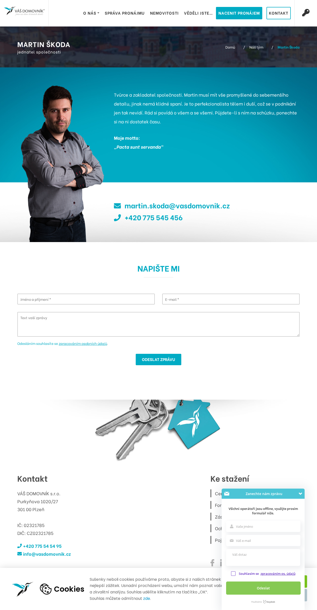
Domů (230, 47)
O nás (89, 13)
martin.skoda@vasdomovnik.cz (177, 205)
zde (146, 598)
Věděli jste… (198, 13)
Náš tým (256, 47)
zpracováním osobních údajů (83, 343)
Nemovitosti (164, 13)
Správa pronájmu (125, 13)
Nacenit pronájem (239, 13)
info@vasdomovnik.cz (47, 553)
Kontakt (278, 13)
